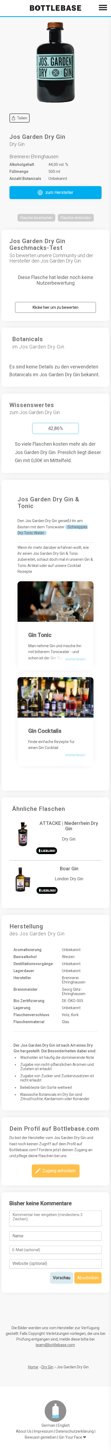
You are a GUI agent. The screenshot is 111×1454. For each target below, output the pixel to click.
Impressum (43, 1431)
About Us (24, 1431)
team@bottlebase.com (55, 1345)
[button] (55, 192)
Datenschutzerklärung (75, 1431)
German (48, 1425)
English (64, 1425)
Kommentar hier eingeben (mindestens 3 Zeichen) (47, 1217)
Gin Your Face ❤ (72, 1437)
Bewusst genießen (41, 1437)
